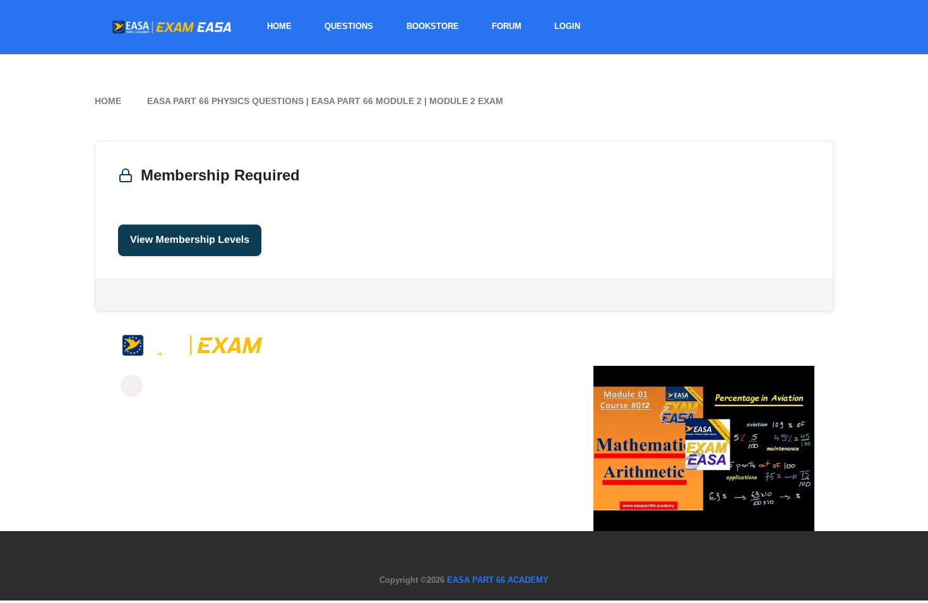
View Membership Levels (189, 240)
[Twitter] (219, 386)
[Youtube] (277, 386)
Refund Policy (395, 551)
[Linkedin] (190, 386)
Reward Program (575, 551)
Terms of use (514, 551)
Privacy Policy (455, 551)
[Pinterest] (248, 386)
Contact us (343, 551)
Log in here (233, 295)
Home (108, 101)
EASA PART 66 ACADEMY (498, 580)
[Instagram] (161, 386)
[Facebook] (132, 386)
